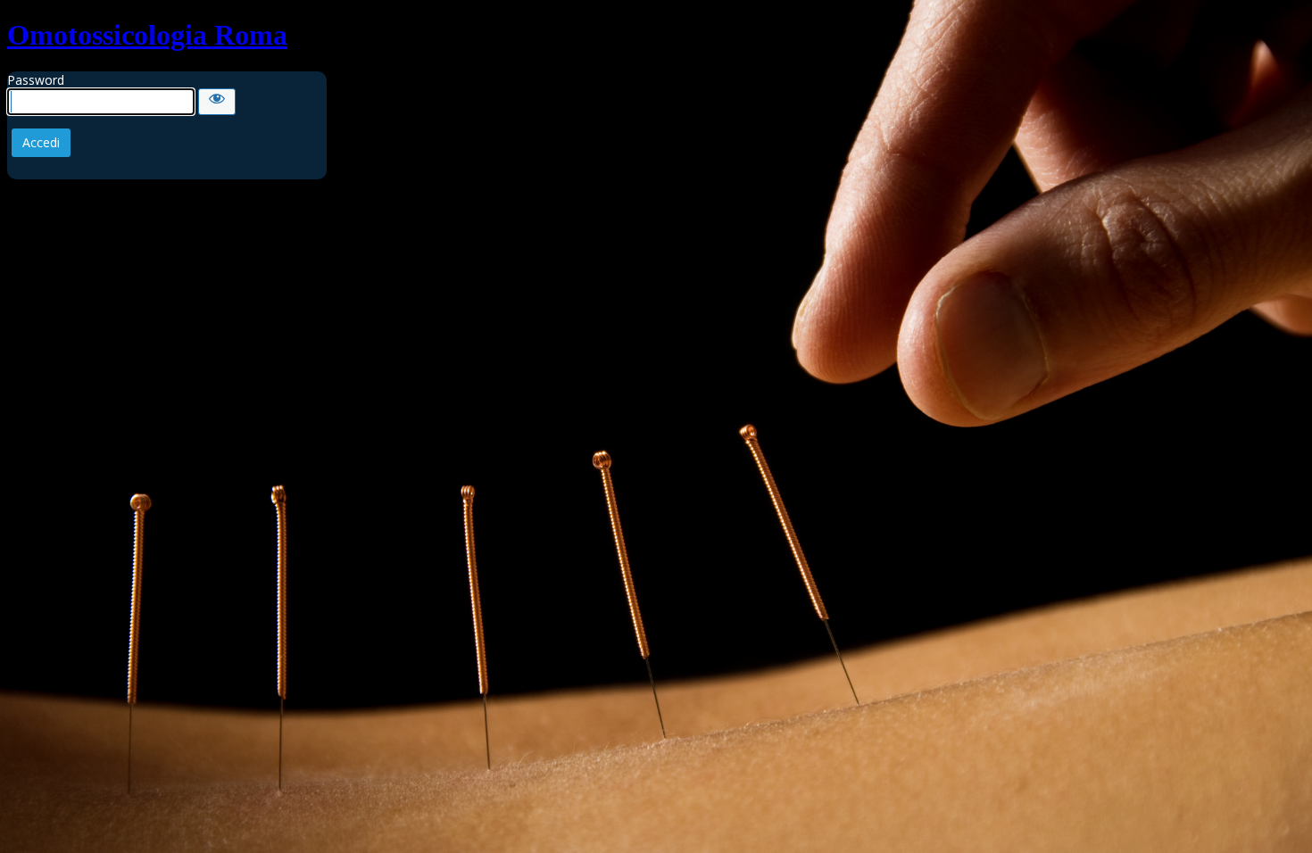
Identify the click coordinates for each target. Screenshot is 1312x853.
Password (35, 79)
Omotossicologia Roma (147, 35)
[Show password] (217, 101)
